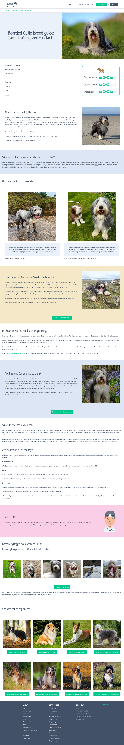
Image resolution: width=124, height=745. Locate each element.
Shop (24, 724)
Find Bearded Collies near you (62, 412)
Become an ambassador (30, 730)
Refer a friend (27, 727)
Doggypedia (15, 10)
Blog (50, 713)
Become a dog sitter (55, 716)
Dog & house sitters (55, 738)
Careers (25, 733)
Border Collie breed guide (17, 652)
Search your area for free (62, 318)
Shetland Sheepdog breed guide (17, 694)
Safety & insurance (55, 727)
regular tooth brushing (18, 353)
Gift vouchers (27, 711)
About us (25, 708)
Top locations (53, 724)
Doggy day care (54, 719)
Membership (53, 711)
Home (8, 10)
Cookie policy (27, 738)
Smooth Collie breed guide (77, 652)
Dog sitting (52, 722)
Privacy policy (27, 716)
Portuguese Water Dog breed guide (107, 694)
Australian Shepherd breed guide (47, 694)
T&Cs (24, 719)
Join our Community (62, 587)
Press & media (27, 713)
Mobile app (26, 735)
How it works (53, 708)
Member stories (27, 722)
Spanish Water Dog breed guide (76, 694)
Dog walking (53, 741)
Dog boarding (53, 735)
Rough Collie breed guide (47, 652)
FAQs (77, 708)
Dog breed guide (26, 10)
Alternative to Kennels (56, 733)
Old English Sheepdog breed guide (106, 652)
